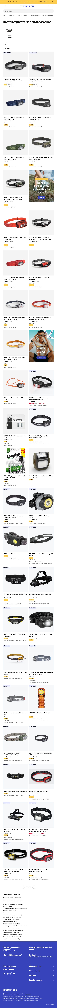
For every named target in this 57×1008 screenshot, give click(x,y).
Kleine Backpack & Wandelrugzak (12, 936)
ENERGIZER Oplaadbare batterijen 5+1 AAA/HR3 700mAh (15, 476)
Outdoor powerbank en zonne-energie (13, 904)
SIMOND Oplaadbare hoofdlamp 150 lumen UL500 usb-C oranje (40, 318)
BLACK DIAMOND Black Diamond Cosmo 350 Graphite (13, 516)
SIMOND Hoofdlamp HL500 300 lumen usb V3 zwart (15, 238)
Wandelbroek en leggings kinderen (12, 934)
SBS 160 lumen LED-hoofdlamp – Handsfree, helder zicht (39, 398)
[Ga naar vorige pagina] (23, 887)
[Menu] (5, 6)
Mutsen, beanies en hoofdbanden (12, 902)
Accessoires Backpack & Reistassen (12, 899)
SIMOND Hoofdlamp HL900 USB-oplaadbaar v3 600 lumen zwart (13, 198)
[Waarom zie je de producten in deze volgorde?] (3, 48)
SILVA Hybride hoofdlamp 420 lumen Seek (14, 713)
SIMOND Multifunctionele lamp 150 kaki (41, 476)
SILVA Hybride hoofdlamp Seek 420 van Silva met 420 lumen (41, 673)
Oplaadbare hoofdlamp (9, 36)
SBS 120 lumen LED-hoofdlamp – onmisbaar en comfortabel (39, 830)
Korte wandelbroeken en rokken (11, 923)
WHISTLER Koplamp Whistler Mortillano (15, 791)
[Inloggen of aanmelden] (48, 6)
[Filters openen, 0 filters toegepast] (5, 44)
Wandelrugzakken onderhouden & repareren (15, 926)
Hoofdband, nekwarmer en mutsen (12, 917)
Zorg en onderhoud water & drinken (12, 928)
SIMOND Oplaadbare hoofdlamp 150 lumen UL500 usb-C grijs (14, 318)
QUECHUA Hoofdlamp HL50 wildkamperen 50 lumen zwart (13, 80)
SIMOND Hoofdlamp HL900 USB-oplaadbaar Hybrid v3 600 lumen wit (40, 238)
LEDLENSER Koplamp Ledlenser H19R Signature (40, 595)
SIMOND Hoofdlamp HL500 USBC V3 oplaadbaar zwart (40, 118)
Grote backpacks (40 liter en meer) (12, 915)
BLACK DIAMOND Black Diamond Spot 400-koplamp (40, 754)
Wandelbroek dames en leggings (12, 939)
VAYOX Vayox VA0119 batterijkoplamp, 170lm (40, 516)
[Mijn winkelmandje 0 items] (52, 6)
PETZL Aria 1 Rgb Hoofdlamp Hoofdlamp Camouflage (12, 754)
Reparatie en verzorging (9, 910)
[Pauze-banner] (50, 2)
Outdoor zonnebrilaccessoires (11, 919)
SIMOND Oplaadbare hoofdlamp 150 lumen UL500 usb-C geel (14, 358)
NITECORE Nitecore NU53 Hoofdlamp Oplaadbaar (14, 635)
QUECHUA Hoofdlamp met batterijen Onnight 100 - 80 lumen (40, 80)
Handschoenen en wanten (10, 921)
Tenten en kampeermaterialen (11, 913)
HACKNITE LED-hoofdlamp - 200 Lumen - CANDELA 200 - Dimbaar (15, 870)
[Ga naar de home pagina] (27, 6)
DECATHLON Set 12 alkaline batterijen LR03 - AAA (15, 436)
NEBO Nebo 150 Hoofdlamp (12, 554)
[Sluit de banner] (53, 2)
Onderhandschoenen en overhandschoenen (15, 908)
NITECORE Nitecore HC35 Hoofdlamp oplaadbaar (15, 830)
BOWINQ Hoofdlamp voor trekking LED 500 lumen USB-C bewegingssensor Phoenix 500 (15, 596)
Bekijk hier (41, 197)
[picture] (15, 64)
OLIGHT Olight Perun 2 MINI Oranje (39, 713)
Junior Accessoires (8, 906)
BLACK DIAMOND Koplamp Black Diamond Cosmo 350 (39, 870)
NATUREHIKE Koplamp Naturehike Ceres (15, 672)
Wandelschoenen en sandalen (11, 932)
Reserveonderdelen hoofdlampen (12, 897)
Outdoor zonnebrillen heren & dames (13, 930)
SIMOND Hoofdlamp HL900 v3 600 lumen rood (39, 278)
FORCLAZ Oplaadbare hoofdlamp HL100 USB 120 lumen (14, 118)
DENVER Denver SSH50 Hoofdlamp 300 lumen (41, 554)
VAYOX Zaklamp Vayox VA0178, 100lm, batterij (40, 635)
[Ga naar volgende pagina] (34, 887)
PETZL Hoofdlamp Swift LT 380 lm (14, 398)
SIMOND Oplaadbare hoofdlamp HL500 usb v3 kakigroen (41, 158)
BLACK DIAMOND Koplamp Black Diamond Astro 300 (39, 436)
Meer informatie (41, 357)
